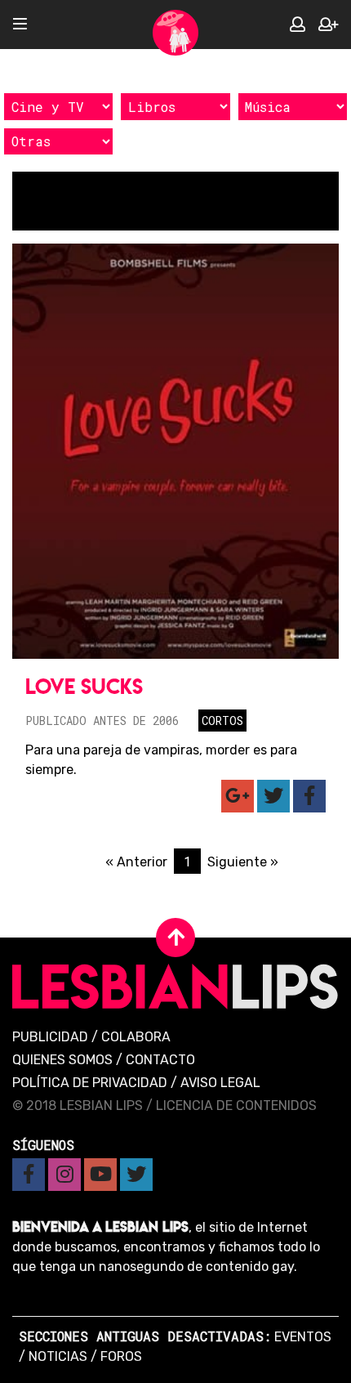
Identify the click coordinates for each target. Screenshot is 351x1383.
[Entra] (297, 25)
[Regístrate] (328, 25)
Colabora (136, 1037)
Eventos (302, 1337)
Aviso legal (220, 1082)
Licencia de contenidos (236, 1105)
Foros (121, 1356)
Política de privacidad (89, 1082)
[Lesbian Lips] (175, 33)
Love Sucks (84, 686)
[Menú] (20, 25)
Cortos (222, 720)
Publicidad (50, 1037)
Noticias (58, 1356)
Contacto (160, 1059)
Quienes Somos (62, 1059)
